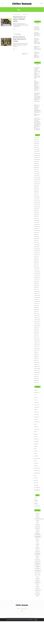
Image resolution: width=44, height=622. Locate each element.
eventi (37, 538)
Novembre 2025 (37, 155)
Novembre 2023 (37, 202)
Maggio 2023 (36, 214)
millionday (37, 551)
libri (37, 546)
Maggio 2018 (36, 333)
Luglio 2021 (36, 258)
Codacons (37, 524)
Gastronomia (36, 429)
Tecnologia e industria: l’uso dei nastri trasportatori (37, 89)
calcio (37, 515)
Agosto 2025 (36, 161)
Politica (35, 436)
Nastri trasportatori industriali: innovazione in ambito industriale (37, 83)
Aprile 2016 (36, 382)
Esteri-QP (36, 426)
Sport (35, 475)
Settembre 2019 (37, 301)
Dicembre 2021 (37, 248)
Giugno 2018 (36, 331)
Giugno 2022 (36, 236)
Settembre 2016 (37, 372)
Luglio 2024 (36, 187)
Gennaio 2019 (36, 317)
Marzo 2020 (36, 289)
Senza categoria (37, 458)
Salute (35, 448)
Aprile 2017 (36, 358)
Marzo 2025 (36, 171)
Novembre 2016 (37, 368)
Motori (35, 431)
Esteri (35, 424)
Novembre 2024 (37, 179)
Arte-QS (35, 397)
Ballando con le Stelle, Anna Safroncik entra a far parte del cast (37, 48)
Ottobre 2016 (36, 370)
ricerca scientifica (37, 582)
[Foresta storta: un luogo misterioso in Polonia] (6, 42)
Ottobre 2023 (36, 204)
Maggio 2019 (36, 309)
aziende (37, 513)
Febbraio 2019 (37, 315)
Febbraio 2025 (37, 173)
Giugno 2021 (36, 260)
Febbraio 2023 (37, 220)
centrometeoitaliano (39, 518)
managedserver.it (34, 617)
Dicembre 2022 (37, 224)
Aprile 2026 (36, 145)
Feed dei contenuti (36, 500)
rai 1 (36, 572)
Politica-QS (36, 438)
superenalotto (38, 590)
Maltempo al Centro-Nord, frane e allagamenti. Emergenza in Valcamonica (36, 55)
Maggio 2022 (36, 238)
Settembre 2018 (37, 325)
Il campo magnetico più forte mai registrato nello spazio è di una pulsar (37, 75)
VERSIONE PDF (37, 490)
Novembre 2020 (37, 273)
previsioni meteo (37, 566)
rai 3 (36, 574)
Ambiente (36, 390)
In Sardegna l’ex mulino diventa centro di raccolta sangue (37, 100)
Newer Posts (24, 53)
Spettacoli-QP (37, 470)
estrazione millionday (37, 534)
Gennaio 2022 (36, 246)
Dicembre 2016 (37, 366)
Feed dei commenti (36, 503)
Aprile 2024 (36, 192)
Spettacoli (36, 465)
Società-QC (36, 463)
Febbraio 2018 (37, 338)
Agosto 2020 (36, 279)
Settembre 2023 (37, 206)
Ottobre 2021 (36, 252)
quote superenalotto (38, 570)
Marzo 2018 (36, 336)
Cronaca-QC (36, 402)
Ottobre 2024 (36, 181)
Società (18, 14)
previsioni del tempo (37, 564)
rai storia (37, 580)
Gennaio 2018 (36, 340)
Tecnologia (36, 485)
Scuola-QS (36, 455)
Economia (36, 419)
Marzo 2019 (36, 313)
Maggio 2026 (36, 143)
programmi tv (37, 568)
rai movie (37, 578)
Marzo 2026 (36, 147)
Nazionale (15, 14)
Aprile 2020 (36, 287)
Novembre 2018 (37, 321)
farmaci (37, 540)
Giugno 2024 (36, 189)
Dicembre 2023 (37, 200)
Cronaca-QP (36, 404)
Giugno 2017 (36, 354)
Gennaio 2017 (36, 364)
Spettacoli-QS (37, 473)
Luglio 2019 (36, 305)
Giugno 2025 (36, 165)
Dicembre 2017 (37, 342)
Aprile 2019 (36, 311)
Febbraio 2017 (36, 362)
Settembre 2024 (37, 183)
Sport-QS (36, 482)
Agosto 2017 (36, 350)
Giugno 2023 (36, 212)
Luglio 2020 (36, 281)
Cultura (35, 409)
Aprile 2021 (36, 263)
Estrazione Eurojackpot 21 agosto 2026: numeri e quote (37, 28)
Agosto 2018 (36, 327)
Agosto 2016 (36, 374)
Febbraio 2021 (36, 267)
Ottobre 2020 (36, 275)
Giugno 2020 (36, 283)
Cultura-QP (36, 414)
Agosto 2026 (36, 137)
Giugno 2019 (36, 307)
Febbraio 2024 (37, 196)
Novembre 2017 (37, 344)
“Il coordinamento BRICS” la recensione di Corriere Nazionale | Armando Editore (37, 107)
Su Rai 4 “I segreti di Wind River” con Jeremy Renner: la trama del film (37, 127)
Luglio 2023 (36, 210)
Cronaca (35, 399)
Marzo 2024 (36, 194)
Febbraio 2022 (37, 244)
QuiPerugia (36, 443)
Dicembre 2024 (37, 177)
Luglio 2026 (36, 139)
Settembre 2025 (37, 159)
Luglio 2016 (36, 376)
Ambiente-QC (36, 392)
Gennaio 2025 (36, 175)
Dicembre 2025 (37, 153)
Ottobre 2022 (36, 228)
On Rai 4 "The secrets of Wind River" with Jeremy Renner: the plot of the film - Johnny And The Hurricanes (37, 121)
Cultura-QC (36, 412)
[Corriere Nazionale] (22, 3)
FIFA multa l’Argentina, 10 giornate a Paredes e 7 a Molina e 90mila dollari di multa (37, 41)
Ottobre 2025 (36, 157)
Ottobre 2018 (36, 323)
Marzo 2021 (36, 265)
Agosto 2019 (36, 303)
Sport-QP (36, 480)
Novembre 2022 (37, 226)
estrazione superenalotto (38, 536)
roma (37, 584)
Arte (35, 395)
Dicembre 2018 (37, 319)
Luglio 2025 (36, 163)
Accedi (35, 497)
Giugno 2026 (36, 141)
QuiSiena (35, 446)
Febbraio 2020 (37, 291)
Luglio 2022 (36, 234)
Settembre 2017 (37, 348)
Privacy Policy (24, 608)
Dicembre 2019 (37, 295)
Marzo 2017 (36, 360)
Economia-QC (36, 421)
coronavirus (37, 528)
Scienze (35, 451)
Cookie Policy (30, 619)
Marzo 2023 (36, 218)
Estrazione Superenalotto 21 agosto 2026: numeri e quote (37, 34)
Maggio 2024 (36, 191)
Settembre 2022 (37, 230)
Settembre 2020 (37, 277)
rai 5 (37, 576)
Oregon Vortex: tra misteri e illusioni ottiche (19, 19)
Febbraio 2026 (37, 149)
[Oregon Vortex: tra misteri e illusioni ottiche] (6, 22)
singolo (37, 588)
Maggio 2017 (36, 356)
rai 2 (39, 572)
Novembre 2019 (37, 297)
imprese (37, 544)
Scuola (35, 453)
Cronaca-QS (36, 407)
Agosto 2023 (36, 208)
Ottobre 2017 (36, 346)
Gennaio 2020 (36, 293)
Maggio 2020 (36, 285)
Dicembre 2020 (37, 271)
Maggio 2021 (36, 262)
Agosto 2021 (36, 256)
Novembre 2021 (37, 250)
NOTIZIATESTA (37, 561)
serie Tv (37, 586)
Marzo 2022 (36, 242)
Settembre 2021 (37, 254)
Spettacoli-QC (37, 468)
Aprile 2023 (36, 216)
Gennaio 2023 (36, 222)
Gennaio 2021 (36, 269)
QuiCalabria (36, 441)
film (37, 542)
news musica (37, 559)
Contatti (18, 608)
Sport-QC (36, 477)
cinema (37, 520)
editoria (37, 531)
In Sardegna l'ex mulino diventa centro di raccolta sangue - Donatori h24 (37, 95)
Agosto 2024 (36, 185)
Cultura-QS (36, 416)
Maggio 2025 (36, 167)
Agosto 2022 (36, 232)
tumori (37, 595)
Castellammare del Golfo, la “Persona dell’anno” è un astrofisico (37, 69)
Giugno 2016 (36, 378)
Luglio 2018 (36, 329)
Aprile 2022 (36, 240)
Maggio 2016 (36, 380)
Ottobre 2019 (36, 299)
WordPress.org (37, 505)
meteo (37, 549)
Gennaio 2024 (36, 198)
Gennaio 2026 (36, 151)
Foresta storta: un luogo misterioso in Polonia (19, 39)
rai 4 (39, 574)
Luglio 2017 (36, 352)
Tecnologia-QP (37, 487)
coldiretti (37, 526)
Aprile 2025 (36, 169)
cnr (37, 522)
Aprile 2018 (36, 335)
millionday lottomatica (37, 554)
